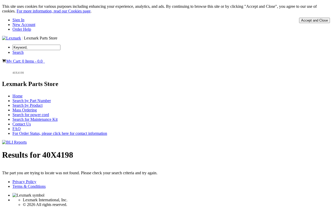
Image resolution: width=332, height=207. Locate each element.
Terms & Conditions (29, 186)
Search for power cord (30, 114)
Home (17, 96)
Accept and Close (314, 20)
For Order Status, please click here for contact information (59, 133)
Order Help (21, 29)
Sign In (18, 20)
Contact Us (21, 124)
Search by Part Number (31, 100)
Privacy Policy (24, 181)
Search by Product (27, 105)
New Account (23, 24)
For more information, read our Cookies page (54, 11)
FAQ (16, 128)
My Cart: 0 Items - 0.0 (25, 61)
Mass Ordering (24, 110)
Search (18, 52)
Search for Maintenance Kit (35, 119)
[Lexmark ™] (11, 38)
